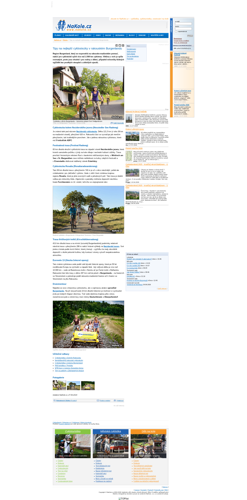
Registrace (178, 38)
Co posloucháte (132, 268)
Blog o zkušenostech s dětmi (145, 479)
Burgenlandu (58, 291)
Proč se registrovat (180, 42)
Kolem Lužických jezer (135, 129)
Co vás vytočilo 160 (134, 263)
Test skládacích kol (103, 466)
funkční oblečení (64, 424)
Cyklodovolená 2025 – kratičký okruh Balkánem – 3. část (147, 187)
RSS (166, 490)
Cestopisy (61, 474)
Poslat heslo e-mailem (181, 40)
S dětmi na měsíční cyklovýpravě (146, 481)
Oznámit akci (131, 49)
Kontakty (144, 490)
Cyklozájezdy (57, 422)
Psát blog (130, 59)
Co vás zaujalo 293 (133, 265)
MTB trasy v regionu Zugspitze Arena (69, 368)
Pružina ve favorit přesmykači (137, 280)
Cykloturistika (72, 431)
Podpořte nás (158, 490)
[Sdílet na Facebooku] (116, 46)
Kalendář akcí (71, 35)
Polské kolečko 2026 (134, 148)
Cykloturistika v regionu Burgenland (69, 363)
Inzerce (137, 490)
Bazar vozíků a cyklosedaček (145, 476)
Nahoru (165, 487)
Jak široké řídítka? (133, 272)
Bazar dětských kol (141, 474)
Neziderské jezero (111, 246)
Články (58, 35)
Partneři (150, 490)
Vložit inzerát (131, 51)
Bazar (108, 35)
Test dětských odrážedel (143, 466)
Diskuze (61, 463)
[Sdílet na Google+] (123, 46)
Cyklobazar (75, 422)
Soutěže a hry (157, 35)
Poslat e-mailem (105, 400)
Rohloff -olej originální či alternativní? (139, 259)
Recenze (61, 476)
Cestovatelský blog (65, 481)
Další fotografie (118, 123)
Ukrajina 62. (131, 276)
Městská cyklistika (110, 431)
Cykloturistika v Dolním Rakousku (68, 358)
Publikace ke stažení (104, 481)
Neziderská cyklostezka (86, 131)
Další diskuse (162, 288)
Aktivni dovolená (85, 422)
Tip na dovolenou (133, 56)
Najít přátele (131, 54)
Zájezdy (87, 35)
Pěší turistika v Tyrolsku (64, 366)
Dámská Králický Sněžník (136, 112)
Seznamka (119, 35)
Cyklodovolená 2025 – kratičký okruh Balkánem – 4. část (147, 165)
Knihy (98, 35)
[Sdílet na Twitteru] (120, 46)
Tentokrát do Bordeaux (135, 284)
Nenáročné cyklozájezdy (143, 471)
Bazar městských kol (103, 471)
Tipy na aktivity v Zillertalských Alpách (69, 371)
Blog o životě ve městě (104, 479)
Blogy (132, 35)
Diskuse (142, 35)
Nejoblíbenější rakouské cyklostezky (69, 360)
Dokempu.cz (67, 422)
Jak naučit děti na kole (142, 468)
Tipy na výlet (62, 471)
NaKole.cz (57, 40)
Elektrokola (100, 468)
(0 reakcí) (66, 400)
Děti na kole (148, 431)
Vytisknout (120, 400)
